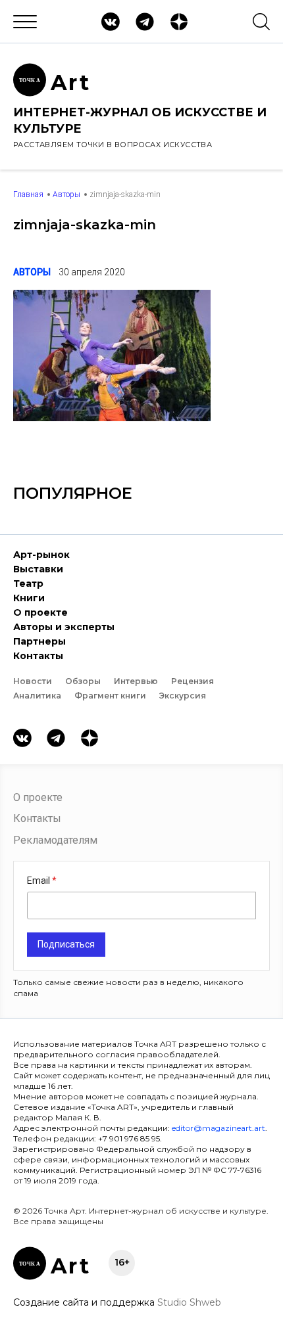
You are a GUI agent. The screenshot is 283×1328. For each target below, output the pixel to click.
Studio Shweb (189, 1302)
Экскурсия (182, 695)
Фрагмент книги (110, 695)
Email (39, 880)
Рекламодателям (55, 840)
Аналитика (37, 695)
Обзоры (83, 681)
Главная (28, 194)
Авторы (66, 194)
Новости (32, 681)
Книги (29, 598)
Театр (28, 583)
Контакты (38, 656)
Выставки (38, 569)
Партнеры (39, 641)
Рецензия (192, 681)
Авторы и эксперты (64, 627)
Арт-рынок (41, 555)
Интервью (136, 681)
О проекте (40, 612)
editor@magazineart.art (218, 1128)
